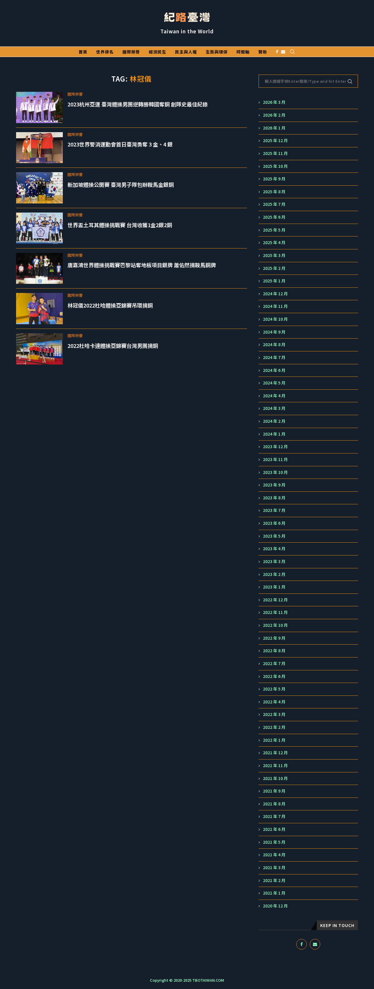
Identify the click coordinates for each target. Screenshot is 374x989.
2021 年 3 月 (274, 867)
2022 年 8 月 (274, 650)
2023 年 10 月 (275, 472)
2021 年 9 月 (274, 791)
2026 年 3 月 (274, 102)
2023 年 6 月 (274, 523)
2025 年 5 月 (274, 230)
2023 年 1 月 (274, 587)
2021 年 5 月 (274, 842)
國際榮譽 (131, 52)
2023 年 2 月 (274, 574)
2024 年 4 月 (274, 395)
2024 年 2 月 (274, 421)
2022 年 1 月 (274, 740)
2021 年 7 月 (274, 816)
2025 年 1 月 (274, 281)
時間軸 (243, 52)
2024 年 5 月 (274, 383)
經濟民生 (157, 52)
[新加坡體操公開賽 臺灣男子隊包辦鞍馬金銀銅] (39, 187)
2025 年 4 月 (274, 242)
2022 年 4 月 (274, 702)
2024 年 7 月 (274, 357)
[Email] (283, 52)
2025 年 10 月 (275, 166)
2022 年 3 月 (274, 714)
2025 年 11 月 (275, 153)
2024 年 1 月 (274, 434)
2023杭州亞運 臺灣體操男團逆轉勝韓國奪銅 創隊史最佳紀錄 (137, 104)
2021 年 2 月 (274, 880)
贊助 (262, 52)
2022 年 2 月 (274, 727)
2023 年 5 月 (274, 536)
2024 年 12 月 (275, 293)
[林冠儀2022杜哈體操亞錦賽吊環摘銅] (39, 308)
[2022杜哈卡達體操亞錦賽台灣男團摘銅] (39, 349)
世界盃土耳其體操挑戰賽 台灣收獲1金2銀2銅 (119, 225)
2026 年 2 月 (274, 115)
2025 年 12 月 (275, 140)
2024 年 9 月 (274, 332)
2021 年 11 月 (275, 765)
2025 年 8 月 (274, 191)
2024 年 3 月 (274, 408)
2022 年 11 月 (275, 612)
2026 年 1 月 (274, 128)
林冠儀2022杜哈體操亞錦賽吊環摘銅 (110, 305)
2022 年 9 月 (274, 638)
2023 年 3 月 (274, 561)
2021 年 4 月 (274, 854)
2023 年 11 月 (275, 459)
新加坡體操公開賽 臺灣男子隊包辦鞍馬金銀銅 (120, 184)
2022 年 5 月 (274, 689)
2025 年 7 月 (274, 204)
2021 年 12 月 (275, 752)
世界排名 (105, 52)
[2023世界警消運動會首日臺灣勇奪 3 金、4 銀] (39, 147)
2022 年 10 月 (275, 625)
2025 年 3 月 (274, 255)
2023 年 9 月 (274, 485)
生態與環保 (217, 52)
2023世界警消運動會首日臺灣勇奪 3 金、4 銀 (120, 144)
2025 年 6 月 (274, 217)
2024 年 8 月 (274, 344)
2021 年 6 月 (274, 829)
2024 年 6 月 (274, 370)
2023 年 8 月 (274, 497)
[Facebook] (277, 52)
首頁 (83, 52)
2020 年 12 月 (275, 906)
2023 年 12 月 (275, 446)
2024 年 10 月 (275, 319)
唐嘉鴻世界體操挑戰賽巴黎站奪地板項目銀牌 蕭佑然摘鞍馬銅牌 (141, 265)
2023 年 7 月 (274, 510)
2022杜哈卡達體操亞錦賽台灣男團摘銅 (112, 345)
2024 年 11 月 (275, 306)
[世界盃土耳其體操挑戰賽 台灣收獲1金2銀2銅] (39, 228)
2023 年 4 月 (274, 548)
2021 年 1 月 (274, 893)
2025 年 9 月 (274, 179)
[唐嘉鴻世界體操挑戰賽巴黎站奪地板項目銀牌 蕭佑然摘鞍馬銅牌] (39, 268)
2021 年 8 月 (274, 804)
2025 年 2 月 (274, 268)
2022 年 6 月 (274, 676)
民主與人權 (186, 52)
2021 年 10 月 (275, 778)
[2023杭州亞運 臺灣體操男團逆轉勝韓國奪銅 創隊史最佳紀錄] (39, 107)
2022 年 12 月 (275, 600)
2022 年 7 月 (274, 663)
